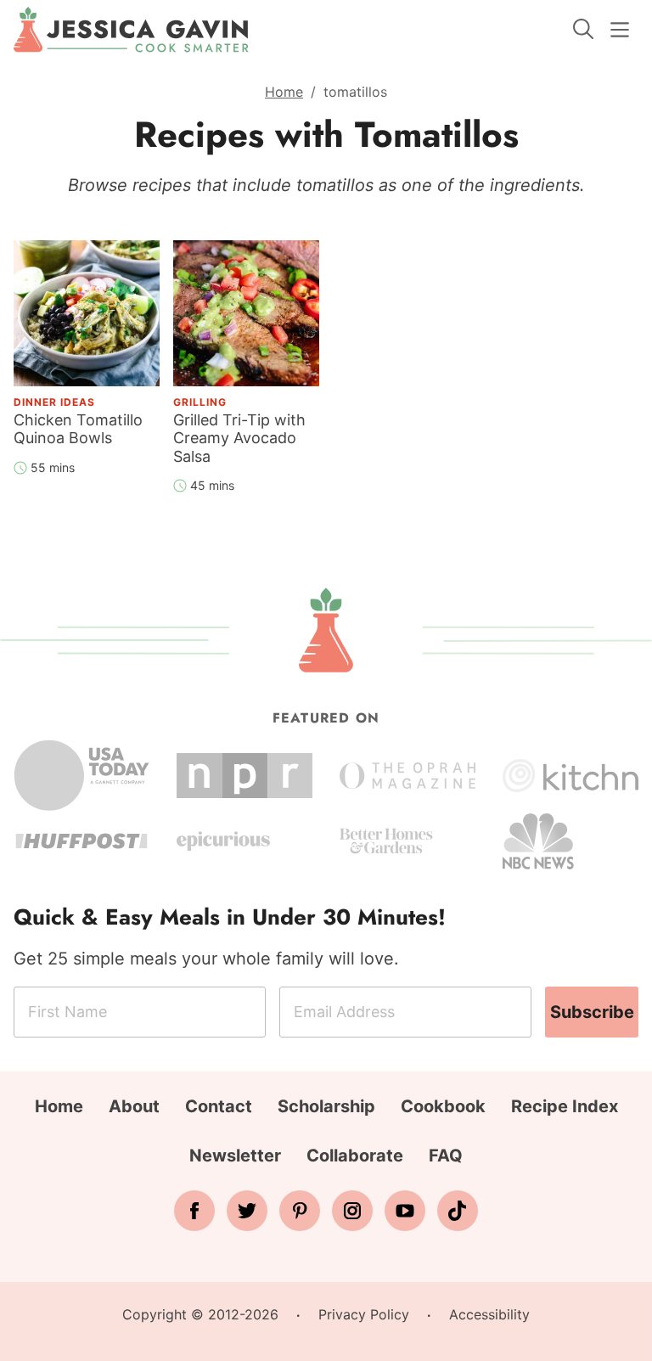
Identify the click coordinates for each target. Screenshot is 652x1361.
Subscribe (592, 1012)
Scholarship (326, 1106)
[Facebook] (194, 1210)
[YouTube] (405, 1210)
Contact (218, 1106)
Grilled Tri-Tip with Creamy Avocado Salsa (239, 438)
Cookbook (443, 1106)
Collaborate (354, 1155)
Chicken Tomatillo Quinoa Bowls (78, 429)
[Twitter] (247, 1210)
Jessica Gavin (131, 30)
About (134, 1106)
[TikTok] (457, 1210)
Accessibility (489, 1314)
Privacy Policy (363, 1314)
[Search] (583, 29)
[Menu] (619, 29)
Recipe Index (564, 1106)
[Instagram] (352, 1210)
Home (284, 91)
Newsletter (235, 1155)
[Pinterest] (299, 1210)
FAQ (446, 1155)
